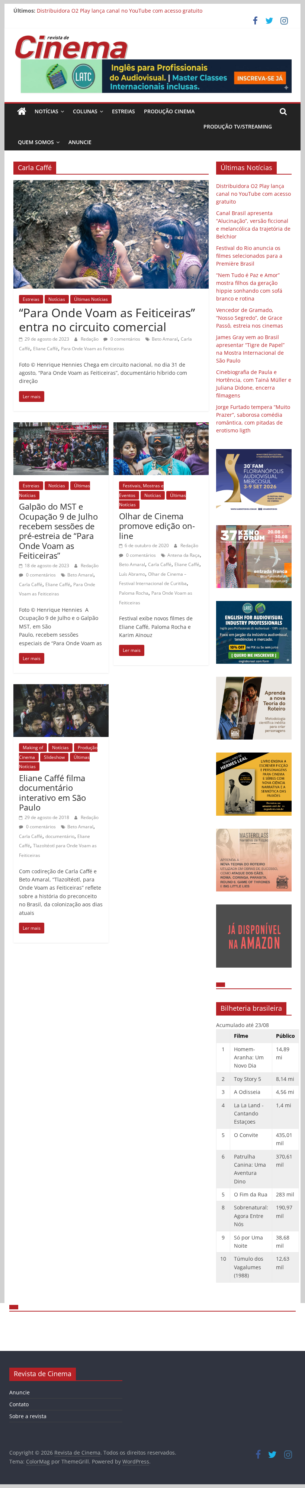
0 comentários (124, 339)
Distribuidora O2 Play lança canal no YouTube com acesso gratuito (119, 10)
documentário (59, 836)
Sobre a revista (27, 1416)
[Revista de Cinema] (21, 111)
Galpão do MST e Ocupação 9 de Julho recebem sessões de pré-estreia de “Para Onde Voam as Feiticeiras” (58, 531)
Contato (19, 1404)
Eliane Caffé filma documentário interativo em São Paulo (52, 792)
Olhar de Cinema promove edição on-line (157, 525)
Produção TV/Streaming (237, 126)
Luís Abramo (132, 574)
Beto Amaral (165, 339)
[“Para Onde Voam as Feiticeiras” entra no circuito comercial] (111, 185)
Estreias (123, 111)
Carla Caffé (30, 584)
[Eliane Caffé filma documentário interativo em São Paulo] (61, 689)
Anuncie (80, 142)
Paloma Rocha (133, 593)
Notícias (46, 111)
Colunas (85, 111)
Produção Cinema (169, 111)
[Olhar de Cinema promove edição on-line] (161, 427)
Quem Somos (36, 142)
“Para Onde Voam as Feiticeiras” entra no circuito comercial (107, 320)
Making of (33, 747)
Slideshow (54, 757)
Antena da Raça (183, 555)
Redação (90, 339)
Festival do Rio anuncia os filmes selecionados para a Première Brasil (249, 255)
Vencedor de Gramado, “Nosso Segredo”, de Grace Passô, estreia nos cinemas (249, 317)
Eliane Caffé (45, 348)
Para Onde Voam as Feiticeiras (92, 348)
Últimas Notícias (91, 299)
